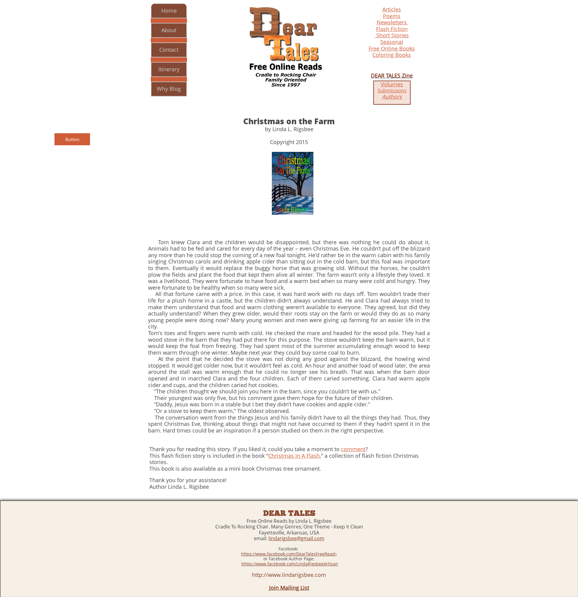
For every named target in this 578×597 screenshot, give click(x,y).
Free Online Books (391, 48)
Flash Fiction (392, 28)
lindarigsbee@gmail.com (296, 538)
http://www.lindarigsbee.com (289, 574)
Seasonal (391, 41)
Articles (391, 9)
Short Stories (392, 35)
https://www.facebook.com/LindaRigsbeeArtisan (289, 564)
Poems (391, 16)
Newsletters (392, 22)
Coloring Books (391, 54)
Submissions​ (392, 90)
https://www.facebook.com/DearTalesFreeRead (288, 554)
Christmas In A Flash (294, 455)
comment (353, 449)
